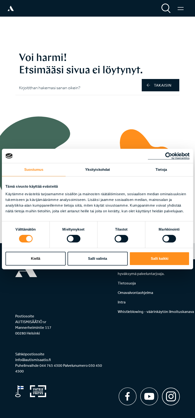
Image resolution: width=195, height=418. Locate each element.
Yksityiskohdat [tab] (97, 169)
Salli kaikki (159, 258)
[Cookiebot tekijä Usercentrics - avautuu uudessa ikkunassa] (169, 155)
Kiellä (35, 258)
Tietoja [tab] (161, 169)
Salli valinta (97, 258)
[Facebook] (127, 396)
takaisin (162, 85)
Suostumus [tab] (34, 169)
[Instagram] (171, 394)
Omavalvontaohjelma (135, 292)
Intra (122, 302)
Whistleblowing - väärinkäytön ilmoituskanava (156, 311)
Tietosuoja (127, 283)
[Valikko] (181, 8)
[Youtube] (149, 396)
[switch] (73, 238)
